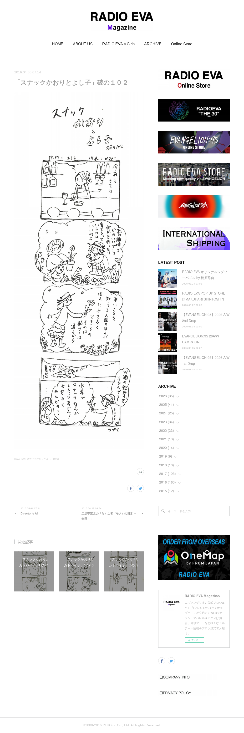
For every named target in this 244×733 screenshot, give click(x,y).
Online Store (181, 44)
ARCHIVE (153, 44)
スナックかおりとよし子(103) (43, 458)
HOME (57, 44)
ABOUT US (83, 44)
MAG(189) (19, 458)
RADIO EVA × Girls (118, 44)
